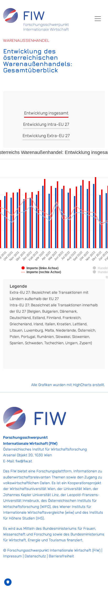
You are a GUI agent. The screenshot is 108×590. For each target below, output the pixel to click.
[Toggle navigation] (98, 18)
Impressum (12, 556)
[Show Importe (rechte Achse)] (41, 272)
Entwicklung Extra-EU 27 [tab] (46, 135)
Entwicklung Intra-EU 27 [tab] (46, 124)
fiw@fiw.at (23, 461)
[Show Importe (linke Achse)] (39, 268)
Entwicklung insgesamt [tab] (46, 113)
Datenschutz (35, 556)
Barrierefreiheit (61, 556)
